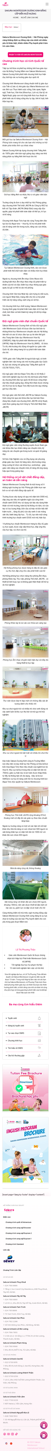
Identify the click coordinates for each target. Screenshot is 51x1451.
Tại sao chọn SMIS (16, 1033)
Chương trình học (15, 1040)
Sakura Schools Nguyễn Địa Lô (16, 1413)
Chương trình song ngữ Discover (18, 1228)
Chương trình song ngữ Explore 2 (19, 1233)
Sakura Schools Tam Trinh (14, 1307)
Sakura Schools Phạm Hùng (15, 1343)
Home (16, 18)
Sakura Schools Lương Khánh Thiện (18, 1373)
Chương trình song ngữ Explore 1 (18, 1239)
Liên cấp (6, 1250)
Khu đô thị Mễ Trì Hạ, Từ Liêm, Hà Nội (20, 1350)
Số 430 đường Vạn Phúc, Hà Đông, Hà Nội (22, 1325)
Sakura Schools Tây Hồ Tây (14, 1296)
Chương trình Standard (15, 1244)
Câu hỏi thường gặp (16, 1055)
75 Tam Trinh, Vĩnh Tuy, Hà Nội (18, 1314)
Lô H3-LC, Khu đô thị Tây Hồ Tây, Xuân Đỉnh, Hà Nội (26, 1303)
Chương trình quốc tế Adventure (18, 1222)
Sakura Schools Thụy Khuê (14, 1282)
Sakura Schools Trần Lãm (14, 1397)
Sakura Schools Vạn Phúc (14, 1318)
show (16, 27)
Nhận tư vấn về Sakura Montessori (25, 55)
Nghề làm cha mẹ (29, 18)
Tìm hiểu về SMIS (15, 1048)
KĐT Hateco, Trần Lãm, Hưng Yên (18, 1404)
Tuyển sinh (12, 1018)
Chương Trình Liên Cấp (12, 1270)
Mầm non (7, 1217)
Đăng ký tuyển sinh (16, 1025)
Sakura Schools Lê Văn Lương (15, 1329)
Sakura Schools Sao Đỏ (13, 1359)
